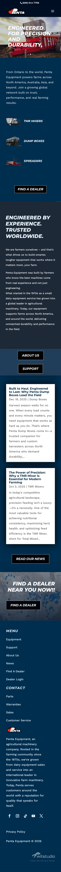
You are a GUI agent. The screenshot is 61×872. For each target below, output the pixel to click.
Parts (9, 696)
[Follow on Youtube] (33, 816)
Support (30, 369)
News (10, 663)
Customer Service (18, 720)
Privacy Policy (15, 831)
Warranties (13, 704)
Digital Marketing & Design (42, 861)
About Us (30, 355)
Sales (10, 712)
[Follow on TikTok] (25, 816)
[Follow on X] (41, 816)
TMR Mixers (36, 486)
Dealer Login (14, 679)
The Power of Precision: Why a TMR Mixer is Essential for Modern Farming (27, 477)
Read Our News (30, 559)
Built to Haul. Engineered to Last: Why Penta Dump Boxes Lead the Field (29, 392)
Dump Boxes (38, 399)
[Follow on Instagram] (17, 816)
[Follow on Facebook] (9, 816)
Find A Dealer (30, 189)
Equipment (13, 639)
